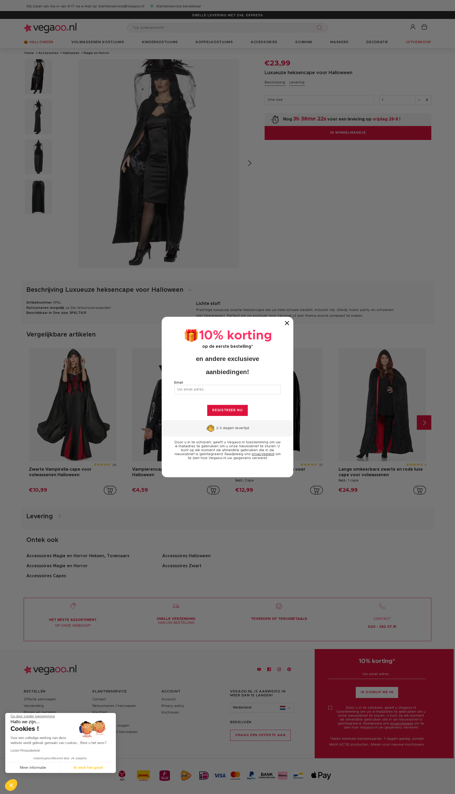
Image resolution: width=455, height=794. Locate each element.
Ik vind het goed (88, 767)
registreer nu (227, 410)
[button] (11, 785)
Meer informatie (33, 767)
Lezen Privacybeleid (25, 750)
